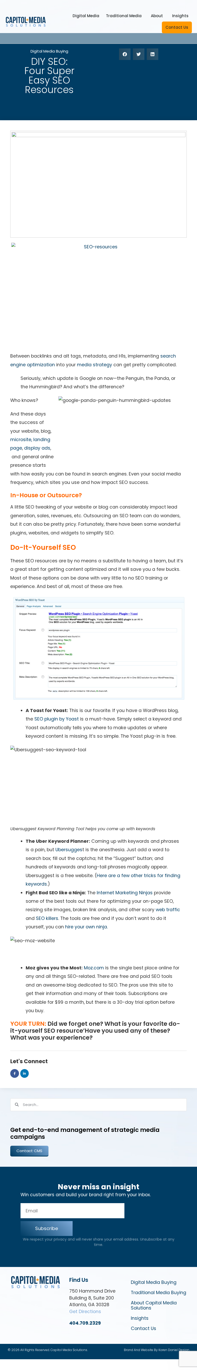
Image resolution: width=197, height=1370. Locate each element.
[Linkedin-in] (24, 1073)
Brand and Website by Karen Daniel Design (156, 1350)
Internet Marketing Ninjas (124, 893)
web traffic (168, 910)
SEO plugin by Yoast (56, 719)
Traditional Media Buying (158, 1293)
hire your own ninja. (86, 927)
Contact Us (176, 27)
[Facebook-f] (14, 1073)
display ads (37, 448)
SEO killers (47, 918)
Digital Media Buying (49, 51)
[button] (125, 54)
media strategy (94, 365)
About (157, 15)
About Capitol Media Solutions (154, 1305)
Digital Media (86, 15)
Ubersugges (68, 850)
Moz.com (94, 968)
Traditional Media (124, 15)
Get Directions (85, 1311)
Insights (180, 15)
